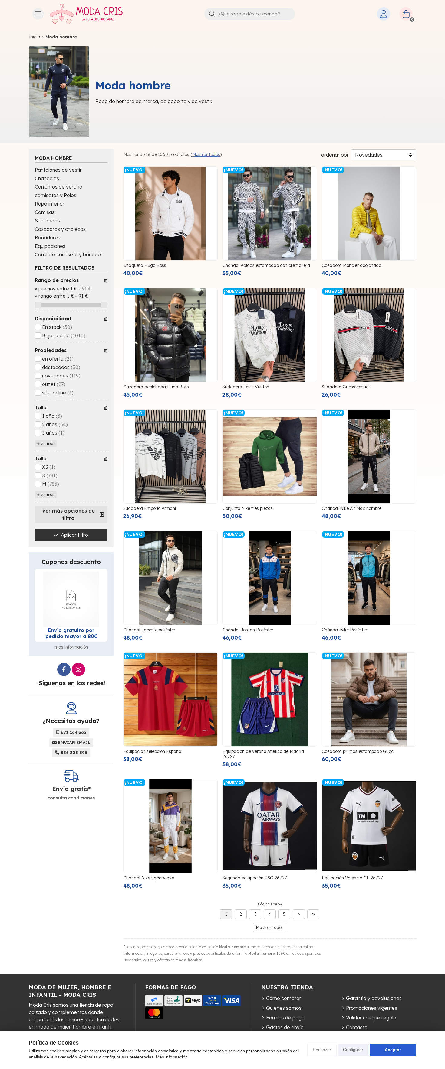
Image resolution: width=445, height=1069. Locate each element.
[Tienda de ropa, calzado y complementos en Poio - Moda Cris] (86, 14)
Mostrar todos (206, 154)
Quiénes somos (284, 1008)
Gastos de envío (285, 1027)
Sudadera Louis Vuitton (245, 387)
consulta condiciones (71, 798)
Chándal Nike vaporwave (148, 878)
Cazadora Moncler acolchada (351, 265)
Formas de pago (285, 1018)
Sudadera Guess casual (346, 387)
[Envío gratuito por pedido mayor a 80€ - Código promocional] (71, 599)
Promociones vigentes (371, 1008)
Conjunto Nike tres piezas (247, 508)
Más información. (172, 1056)
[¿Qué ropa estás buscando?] (249, 14)
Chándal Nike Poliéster (344, 630)
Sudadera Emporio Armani (149, 508)
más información (71, 647)
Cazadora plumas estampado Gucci (358, 751)
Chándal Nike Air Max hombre (351, 508)
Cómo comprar (283, 998)
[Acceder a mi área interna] (383, 14)
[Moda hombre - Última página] (313, 914)
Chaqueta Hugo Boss (144, 265)
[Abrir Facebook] (64, 669)
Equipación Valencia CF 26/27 (352, 878)
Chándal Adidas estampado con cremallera (266, 265)
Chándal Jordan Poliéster (247, 630)
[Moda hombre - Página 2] (299, 914)
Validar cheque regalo (371, 1018)
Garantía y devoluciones (374, 998)
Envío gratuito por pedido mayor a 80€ (71, 633)
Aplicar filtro (74, 535)
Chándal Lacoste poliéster (149, 630)
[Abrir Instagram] (78, 669)
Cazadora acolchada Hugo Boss (156, 387)
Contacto (357, 1027)
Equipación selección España (152, 751)
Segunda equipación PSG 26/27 (254, 878)
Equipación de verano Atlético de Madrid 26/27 (263, 754)
